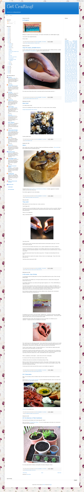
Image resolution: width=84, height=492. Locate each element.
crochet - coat (72, 54)
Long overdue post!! (11, 123)
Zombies (70, 71)
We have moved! (10, 152)
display (73, 74)
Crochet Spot (10, 84)
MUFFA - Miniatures (11, 122)
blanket (66, 53)
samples (72, 64)
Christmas (67, 41)
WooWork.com (10, 99)
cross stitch (71, 88)
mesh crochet (72, 95)
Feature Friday (74, 44)
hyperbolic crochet (74, 93)
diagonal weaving (67, 89)
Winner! (9, 138)
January (10, 64)
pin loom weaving (74, 97)
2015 (9, 41)
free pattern (72, 46)
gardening (74, 92)
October (10, 46)
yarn (71, 42)
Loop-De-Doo (10, 137)
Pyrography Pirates (11, 93)
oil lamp (37, 269)
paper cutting (75, 55)
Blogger (50, 484)
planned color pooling (68, 98)
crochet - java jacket (69, 87)
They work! (26, 202)
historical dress (67, 93)
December (10, 43)
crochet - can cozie (67, 57)
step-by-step (36, 98)
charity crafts (71, 45)
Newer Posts (25, 472)
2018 (9, 37)
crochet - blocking (74, 56)
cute (74, 88)
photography (73, 78)
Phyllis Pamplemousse (11, 174)
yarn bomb (74, 58)
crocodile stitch (71, 68)
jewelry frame (69, 69)
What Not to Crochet (11, 151)
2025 (9, 29)
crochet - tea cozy (72, 67)
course (66, 46)
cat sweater (68, 86)
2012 (9, 67)
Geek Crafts (10, 92)
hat (76, 92)
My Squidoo (30, 98)
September (10, 47)
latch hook (68, 77)
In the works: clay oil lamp (30, 274)
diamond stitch (72, 89)
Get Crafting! (20, 6)
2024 (9, 30)
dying (71, 90)
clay (25, 98)
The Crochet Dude (11, 189)
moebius (66, 64)
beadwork (71, 72)
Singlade (67, 71)
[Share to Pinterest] (52, 41)
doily (76, 89)
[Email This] (48, 41)
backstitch (75, 65)
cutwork (76, 88)
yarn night (69, 65)
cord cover (66, 73)
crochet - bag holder (74, 73)
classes (66, 43)
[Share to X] (50, 41)
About (11, 15)
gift (69, 76)
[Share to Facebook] (51, 41)
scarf (71, 58)
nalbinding (72, 96)
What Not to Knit (10, 184)
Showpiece (68, 56)
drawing (68, 90)
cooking (26, 197)
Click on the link (56, 147)
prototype (68, 58)
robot (76, 98)
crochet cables (71, 51)
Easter (68, 44)
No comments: (44, 41)
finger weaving (70, 92)
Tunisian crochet (69, 48)
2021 (9, 34)
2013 (9, 66)
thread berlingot (75, 70)
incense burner (67, 94)
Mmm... (25, 145)
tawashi (66, 70)
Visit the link (25, 409)
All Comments (10, 23)
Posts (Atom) (29, 474)
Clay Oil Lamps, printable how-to (32, 47)
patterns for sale (68, 78)
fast (35, 269)
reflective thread (73, 98)
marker (75, 77)
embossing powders (69, 75)
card (71, 56)
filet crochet (75, 75)
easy (34, 269)
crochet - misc (69, 43)
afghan (68, 54)
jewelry (66, 69)
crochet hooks (68, 88)
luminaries (72, 77)
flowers (66, 76)
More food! (25, 103)
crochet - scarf (69, 55)
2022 (9, 33)
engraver (66, 92)
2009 (9, 71)
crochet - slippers (67, 74)
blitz (70, 44)
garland (68, 76)
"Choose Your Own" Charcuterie (33, 379)
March (10, 63)
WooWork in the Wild (11, 100)
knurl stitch (74, 76)
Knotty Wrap (72, 65)
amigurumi (75, 52)
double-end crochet (69, 49)
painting (74, 57)
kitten (70, 94)
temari (73, 52)
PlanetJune (10, 77)
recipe (31, 140)
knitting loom (73, 94)
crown (71, 74)
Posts (9, 21)
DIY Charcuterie (27, 374)
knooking (71, 76)
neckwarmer (69, 64)
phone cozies (67, 97)
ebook (72, 91)
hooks (70, 93)
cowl (69, 73)
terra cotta (40, 269)
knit (73, 49)
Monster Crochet (11, 106)
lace (74, 51)
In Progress (26, 20)
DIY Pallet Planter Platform (34, 422)
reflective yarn (75, 69)
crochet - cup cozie (71, 66)
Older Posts (59, 472)
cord (73, 86)
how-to (71, 57)
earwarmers (69, 91)
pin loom (70, 97)
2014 (9, 42)
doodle (66, 90)
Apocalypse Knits (11, 173)
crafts (27, 98)
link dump (69, 95)
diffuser (75, 89)
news (74, 96)
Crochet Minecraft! (10, 159)
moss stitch (67, 96)
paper (76, 96)
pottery (33, 98)
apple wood (73, 71)
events (69, 46)
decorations (67, 42)
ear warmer (74, 90)
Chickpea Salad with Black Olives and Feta (30, 109)
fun (72, 55)
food (25, 140)
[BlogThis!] (49, 41)
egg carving (75, 91)
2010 (9, 70)
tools (74, 64)
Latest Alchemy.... (10, 167)
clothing (71, 86)
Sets (65, 71)
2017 (9, 38)
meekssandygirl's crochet (12, 158)
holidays (28, 413)
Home (7, 15)
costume (67, 66)
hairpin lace (75, 68)
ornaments (69, 52)
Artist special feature (71, 53)
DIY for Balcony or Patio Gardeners (32, 418)
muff (70, 96)
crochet (67, 40)
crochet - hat (71, 41)
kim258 (44, 484)
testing (71, 70)
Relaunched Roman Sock (11, 115)
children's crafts (27, 269)
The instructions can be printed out (30, 50)
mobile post (67, 45)
